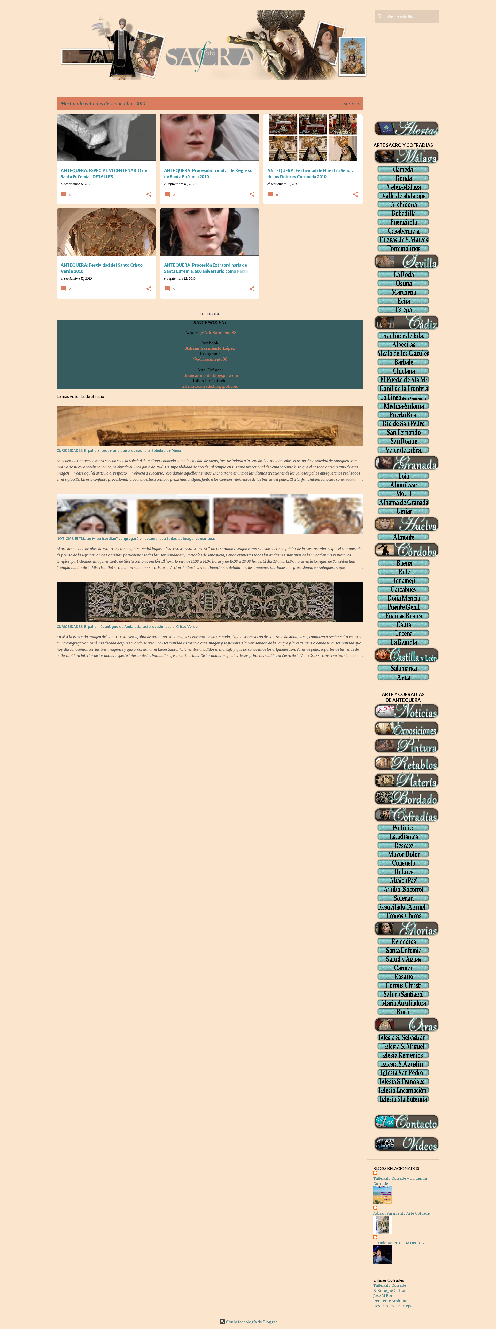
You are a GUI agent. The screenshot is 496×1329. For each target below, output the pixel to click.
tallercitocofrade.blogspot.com (209, 386)
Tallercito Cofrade (389, 1285)
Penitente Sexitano (390, 1301)
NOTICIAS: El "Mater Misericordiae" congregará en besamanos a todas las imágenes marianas (136, 539)
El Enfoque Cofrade (390, 1290)
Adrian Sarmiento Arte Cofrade (401, 1213)
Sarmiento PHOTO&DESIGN (398, 1243)
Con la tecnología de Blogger (251, 1321)
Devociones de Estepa (392, 1306)
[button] (149, 194)
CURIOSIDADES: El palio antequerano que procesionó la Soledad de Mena (119, 450)
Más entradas (210, 314)
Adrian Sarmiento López (210, 348)
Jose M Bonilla (386, 1295)
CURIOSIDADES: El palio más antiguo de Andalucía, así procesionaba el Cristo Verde (127, 627)
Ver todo (351, 104)
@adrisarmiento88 (210, 359)
